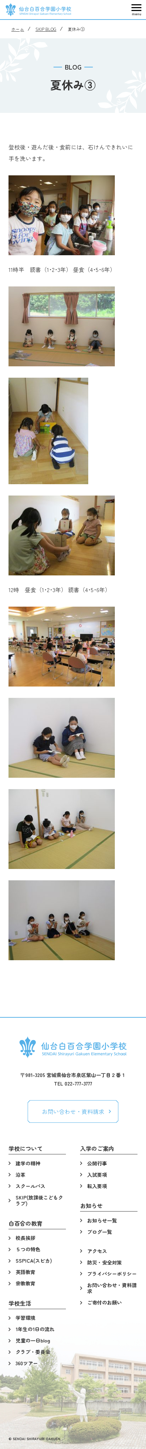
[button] (136, 9)
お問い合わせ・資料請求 (73, 1111)
